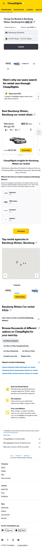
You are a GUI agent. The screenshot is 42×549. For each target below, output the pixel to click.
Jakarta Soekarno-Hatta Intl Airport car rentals (18, 367)
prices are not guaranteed (10, 432)
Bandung (26, 455)
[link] (21, 231)
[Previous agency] (5, 275)
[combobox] (10, 27)
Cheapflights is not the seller (14, 439)
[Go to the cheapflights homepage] (16, 3)
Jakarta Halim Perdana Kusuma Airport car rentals (20, 373)
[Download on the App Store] (21, 530)
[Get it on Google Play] (7, 530)
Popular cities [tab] (26, 356)
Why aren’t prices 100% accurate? (16, 447)
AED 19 (28, 22)
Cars (11, 455)
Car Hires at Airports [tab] (10, 341)
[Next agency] (37, 275)
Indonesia (18, 455)
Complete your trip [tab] (10, 356)
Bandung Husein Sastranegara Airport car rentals (20, 370)
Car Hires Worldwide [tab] (10, 351)
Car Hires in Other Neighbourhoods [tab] (16, 346)
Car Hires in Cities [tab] (28, 351)
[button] (3, 3)
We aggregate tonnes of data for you (17, 443)
